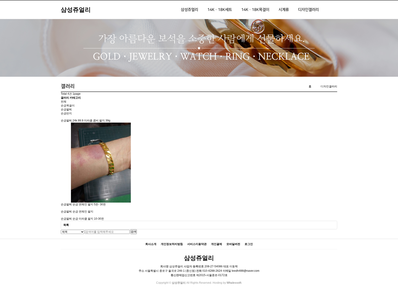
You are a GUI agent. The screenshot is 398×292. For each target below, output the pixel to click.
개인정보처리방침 (172, 244)
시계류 (283, 10)
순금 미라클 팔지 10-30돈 (88, 218)
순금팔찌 (66, 109)
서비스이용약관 (197, 244)
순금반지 (66, 113)
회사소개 (150, 244)
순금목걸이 (68, 105)
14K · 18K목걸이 (255, 10)
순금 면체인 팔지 (83, 211)
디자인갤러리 (308, 10)
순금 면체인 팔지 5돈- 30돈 (89, 204)
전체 (63, 101)
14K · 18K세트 (219, 10)
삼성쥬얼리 (76, 9)
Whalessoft (234, 282)
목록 (66, 225)
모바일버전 (233, 244)
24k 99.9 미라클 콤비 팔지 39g (91, 120)
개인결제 (216, 244)
